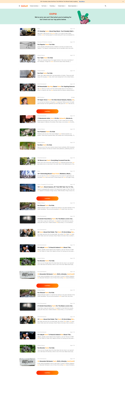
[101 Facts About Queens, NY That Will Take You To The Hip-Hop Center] (27, 188)
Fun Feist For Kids (45, 73)
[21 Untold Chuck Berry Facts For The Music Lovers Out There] (27, 219)
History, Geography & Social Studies (45, 184)
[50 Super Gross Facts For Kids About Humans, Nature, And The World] (27, 100)
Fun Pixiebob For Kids (46, 131)
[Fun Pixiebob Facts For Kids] (27, 132)
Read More (82, 1)
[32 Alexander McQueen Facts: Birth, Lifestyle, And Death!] (27, 275)
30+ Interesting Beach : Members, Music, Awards (54, 174)
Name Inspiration (72, 6)
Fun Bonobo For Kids (46, 261)
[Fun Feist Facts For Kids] (27, 74)
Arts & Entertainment (42, 84)
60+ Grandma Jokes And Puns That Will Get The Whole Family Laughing (59, 1)
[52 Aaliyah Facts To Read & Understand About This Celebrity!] (27, 248)
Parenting (52, 6)
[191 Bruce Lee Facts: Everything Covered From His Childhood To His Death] (27, 161)
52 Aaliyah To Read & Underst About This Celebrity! (54, 247)
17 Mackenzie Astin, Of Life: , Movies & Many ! (55, 118)
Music (39, 28)
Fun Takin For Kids (45, 58)
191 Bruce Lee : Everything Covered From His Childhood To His (54, 160)
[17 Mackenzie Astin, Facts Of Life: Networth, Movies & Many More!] (27, 119)
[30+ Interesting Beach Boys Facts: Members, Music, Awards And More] (27, 174)
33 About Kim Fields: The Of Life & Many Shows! (56, 232)
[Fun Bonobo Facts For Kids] (27, 261)
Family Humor (61, 6)
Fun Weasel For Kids (46, 205)
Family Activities (34, 6)
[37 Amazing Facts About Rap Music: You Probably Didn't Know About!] (27, 32)
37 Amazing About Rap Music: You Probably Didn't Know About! (55, 31)
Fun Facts (44, 6)
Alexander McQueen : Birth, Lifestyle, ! (56, 274)
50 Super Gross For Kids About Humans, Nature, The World (56, 100)
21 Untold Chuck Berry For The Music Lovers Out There (55, 219)
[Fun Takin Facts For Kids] (27, 58)
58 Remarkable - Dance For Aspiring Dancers (56, 86)
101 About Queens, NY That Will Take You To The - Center (55, 187)
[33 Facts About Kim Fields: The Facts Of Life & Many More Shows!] (27, 233)
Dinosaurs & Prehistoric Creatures (45, 42)
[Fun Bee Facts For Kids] (27, 146)
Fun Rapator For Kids (46, 44)
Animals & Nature (41, 55)
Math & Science (41, 97)
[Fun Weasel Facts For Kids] (27, 206)
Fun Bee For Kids (45, 145)
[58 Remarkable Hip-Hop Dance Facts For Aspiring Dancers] (27, 87)
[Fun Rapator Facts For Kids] (27, 45)
